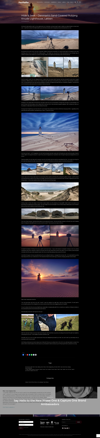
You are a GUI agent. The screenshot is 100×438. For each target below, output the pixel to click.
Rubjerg (30, 369)
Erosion (52, 369)
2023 (31, 366)
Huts (46, 369)
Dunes (34, 370)
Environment (27, 366)
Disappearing (51, 366)
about (71, 2)
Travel (44, 382)
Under (61, 369)
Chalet (58, 369)
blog (68, 2)
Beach (56, 369)
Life (38, 382)
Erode (36, 366)
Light (27, 369)
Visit (37, 370)
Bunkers (33, 369)
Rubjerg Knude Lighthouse (46, 80)
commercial (46, 2)
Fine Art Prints (31, 382)
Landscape (41, 382)
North (34, 366)
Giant (70, 369)
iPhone (35, 382)
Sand (42, 366)
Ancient (28, 370)
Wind (47, 366)
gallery (63, 2)
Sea (66, 369)
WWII (59, 366)
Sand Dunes (65, 366)
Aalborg (39, 366)
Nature (47, 382)
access (59, 2)
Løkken (45, 51)
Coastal (31, 370)
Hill (68, 369)
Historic (44, 366)
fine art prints (39, 2)
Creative (26, 382)
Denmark (55, 366)
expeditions (53, 2)
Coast (61, 366)
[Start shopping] (75, 2)
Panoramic (37, 369)
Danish (41, 369)
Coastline (49, 369)
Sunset (44, 369)
